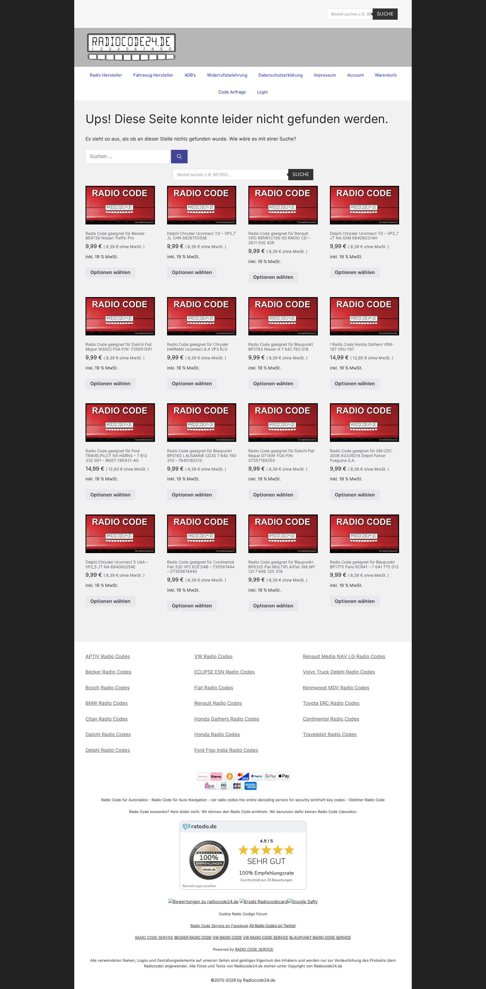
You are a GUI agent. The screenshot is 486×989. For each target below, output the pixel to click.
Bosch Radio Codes (108, 687)
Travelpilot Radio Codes (330, 734)
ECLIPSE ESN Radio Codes (224, 672)
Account (355, 75)
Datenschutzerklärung (280, 75)
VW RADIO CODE (227, 937)
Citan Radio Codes (107, 719)
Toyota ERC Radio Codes (331, 703)
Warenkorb (386, 75)
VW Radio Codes (213, 656)
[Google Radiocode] (302, 901)
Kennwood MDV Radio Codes (336, 687)
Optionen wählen (110, 272)
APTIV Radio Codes (108, 656)
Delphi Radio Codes (108, 750)
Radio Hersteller (106, 75)
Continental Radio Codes (331, 719)
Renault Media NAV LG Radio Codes (344, 656)
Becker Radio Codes (108, 672)
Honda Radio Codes (217, 734)
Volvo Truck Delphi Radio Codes (339, 672)
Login (262, 92)
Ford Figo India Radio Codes (226, 750)
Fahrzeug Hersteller (153, 75)
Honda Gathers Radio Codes (226, 719)
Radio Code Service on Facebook (219, 925)
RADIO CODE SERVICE (154, 937)
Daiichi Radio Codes (108, 734)
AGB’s (190, 75)
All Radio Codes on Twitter (272, 925)
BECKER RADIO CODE (193, 937)
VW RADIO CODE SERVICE (265, 937)
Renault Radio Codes (218, 703)
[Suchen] (179, 156)
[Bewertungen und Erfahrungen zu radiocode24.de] (203, 901)
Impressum (325, 75)
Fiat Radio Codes (213, 687)
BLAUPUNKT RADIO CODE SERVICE (320, 937)
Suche (385, 14)
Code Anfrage (232, 92)
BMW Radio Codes (107, 703)
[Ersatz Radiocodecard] (263, 901)
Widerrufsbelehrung (227, 75)
